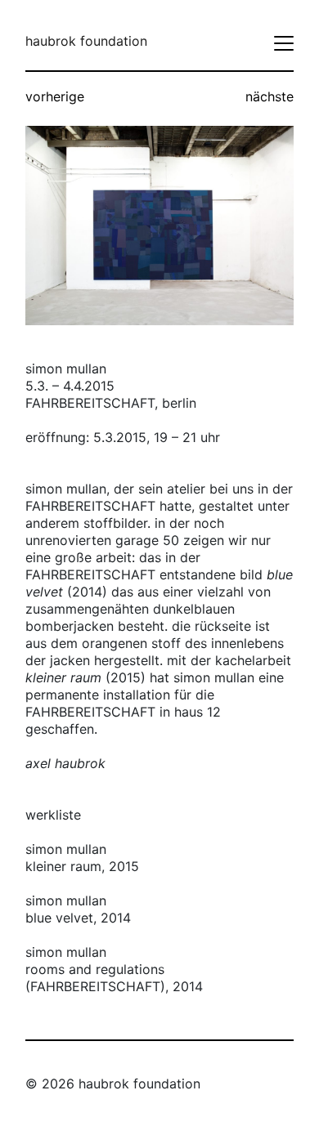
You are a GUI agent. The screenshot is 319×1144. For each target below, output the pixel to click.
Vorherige (54, 96)
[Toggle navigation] (284, 43)
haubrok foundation (86, 41)
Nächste (269, 96)
